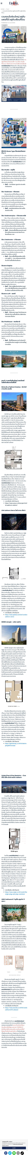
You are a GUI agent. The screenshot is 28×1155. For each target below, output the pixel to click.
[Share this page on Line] (14, 1153)
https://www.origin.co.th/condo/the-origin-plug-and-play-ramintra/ (16, 893)
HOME (2, 9)
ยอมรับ (14, 1148)
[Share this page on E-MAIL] (18, 1153)
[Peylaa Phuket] (14, 359)
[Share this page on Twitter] (10, 1153)
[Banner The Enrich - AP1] (14, 93)
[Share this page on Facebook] (5, 1153)
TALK (7, 9)
